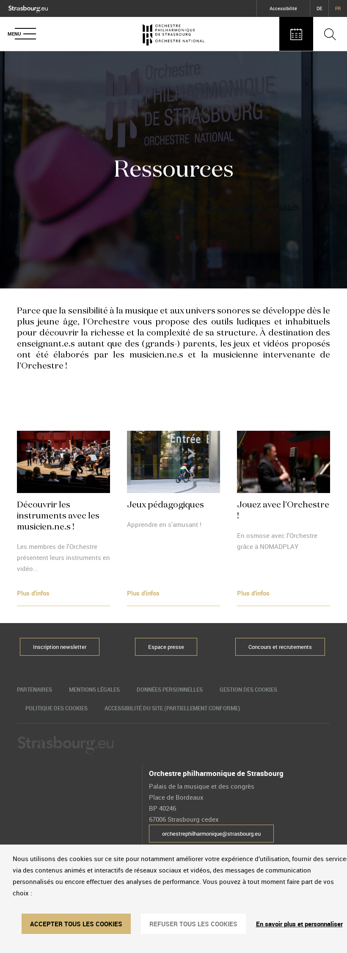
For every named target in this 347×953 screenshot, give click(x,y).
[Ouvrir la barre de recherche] (330, 34)
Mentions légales (94, 689)
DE (319, 8)
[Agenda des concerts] (296, 34)
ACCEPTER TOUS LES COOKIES (76, 924)
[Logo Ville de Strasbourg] (28, 7)
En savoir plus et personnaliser (299, 924)
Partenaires (34, 689)
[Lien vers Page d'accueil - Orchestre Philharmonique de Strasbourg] (173, 34)
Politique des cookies (56, 708)
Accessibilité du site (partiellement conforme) (172, 708)
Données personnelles (170, 689)
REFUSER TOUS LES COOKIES (193, 924)
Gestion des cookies (248, 689)
